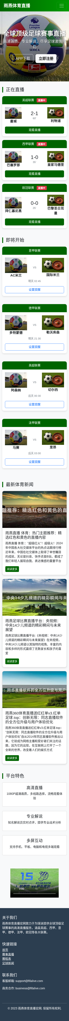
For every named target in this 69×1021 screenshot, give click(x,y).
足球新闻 (8, 963)
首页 (5, 950)
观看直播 (34, 130)
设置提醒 (34, 289)
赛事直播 (8, 954)
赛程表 (6, 958)
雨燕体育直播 (17, 5)
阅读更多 (12, 569)
